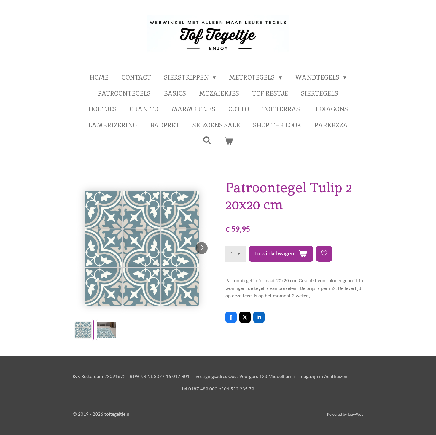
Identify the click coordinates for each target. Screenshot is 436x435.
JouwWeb (355, 414)
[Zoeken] (207, 140)
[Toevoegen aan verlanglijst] (324, 254)
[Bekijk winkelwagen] (228, 140)
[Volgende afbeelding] (202, 248)
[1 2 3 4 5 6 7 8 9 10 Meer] (235, 254)
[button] (83, 330)
